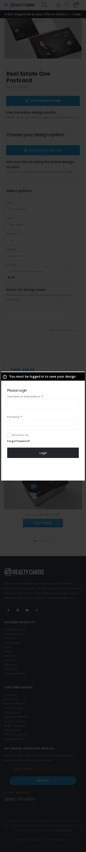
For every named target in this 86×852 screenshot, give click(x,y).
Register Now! (43, 469)
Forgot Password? (18, 441)
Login (43, 453)
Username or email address (30, 396)
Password (20, 417)
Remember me (20, 435)
